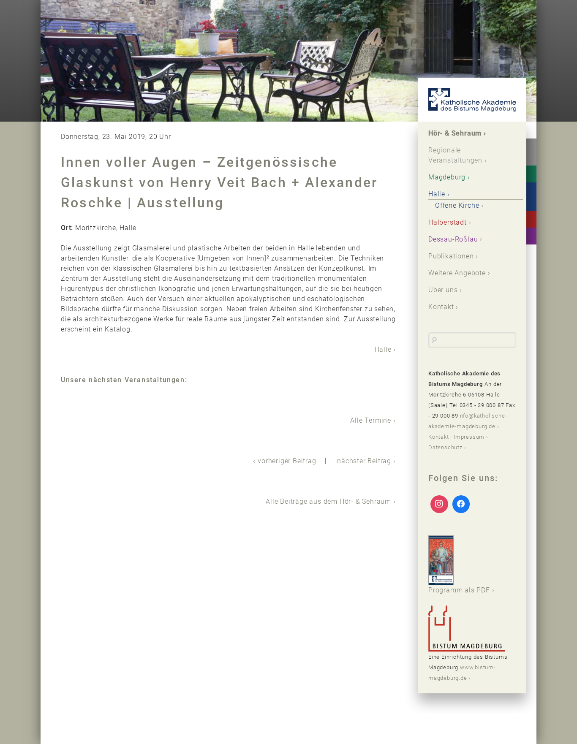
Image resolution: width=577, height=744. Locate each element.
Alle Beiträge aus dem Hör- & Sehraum (328, 501)
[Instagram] (439, 504)
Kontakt (441, 307)
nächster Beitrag (364, 461)
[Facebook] (461, 504)
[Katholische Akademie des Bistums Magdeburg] (472, 100)
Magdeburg (446, 177)
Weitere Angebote (457, 273)
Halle (383, 349)
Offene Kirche (457, 205)
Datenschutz (445, 447)
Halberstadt (447, 222)
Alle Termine (370, 420)
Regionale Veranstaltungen (455, 155)
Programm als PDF (459, 590)
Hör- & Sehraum (455, 133)
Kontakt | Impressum (456, 437)
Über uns (442, 290)
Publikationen (451, 256)
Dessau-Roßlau (453, 239)
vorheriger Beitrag (287, 461)
